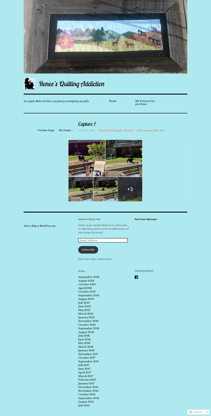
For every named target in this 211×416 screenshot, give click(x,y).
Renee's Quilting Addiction (72, 83)
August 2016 (86, 401)
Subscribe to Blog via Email (89, 219)
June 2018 (84, 339)
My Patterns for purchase (145, 102)
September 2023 (88, 277)
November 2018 (88, 321)
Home (113, 101)
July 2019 (84, 302)
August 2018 (86, 332)
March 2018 (85, 346)
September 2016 (88, 398)
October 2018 (86, 324)
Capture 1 (86, 124)
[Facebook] (136, 277)
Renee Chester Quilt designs (145, 219)
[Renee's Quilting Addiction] (105, 37)
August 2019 (86, 299)
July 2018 (84, 335)
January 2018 (86, 350)
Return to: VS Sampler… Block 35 (116, 130)
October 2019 (87, 291)
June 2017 (84, 368)
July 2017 (83, 365)
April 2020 (85, 288)
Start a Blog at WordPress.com (40, 225)
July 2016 (84, 405)
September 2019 (88, 295)
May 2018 (84, 343)
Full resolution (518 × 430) (150, 130)
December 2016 (88, 387)
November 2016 (88, 390)
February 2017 (87, 379)
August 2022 (86, 280)
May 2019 (84, 310)
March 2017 (85, 376)
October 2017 (86, 357)
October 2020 (87, 284)
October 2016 (87, 394)
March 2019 (85, 313)
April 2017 (84, 372)
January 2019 (86, 317)
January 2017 (86, 383)
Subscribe (88, 249)
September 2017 (88, 361)
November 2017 (88, 354)
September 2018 (88, 328)
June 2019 (84, 306)
